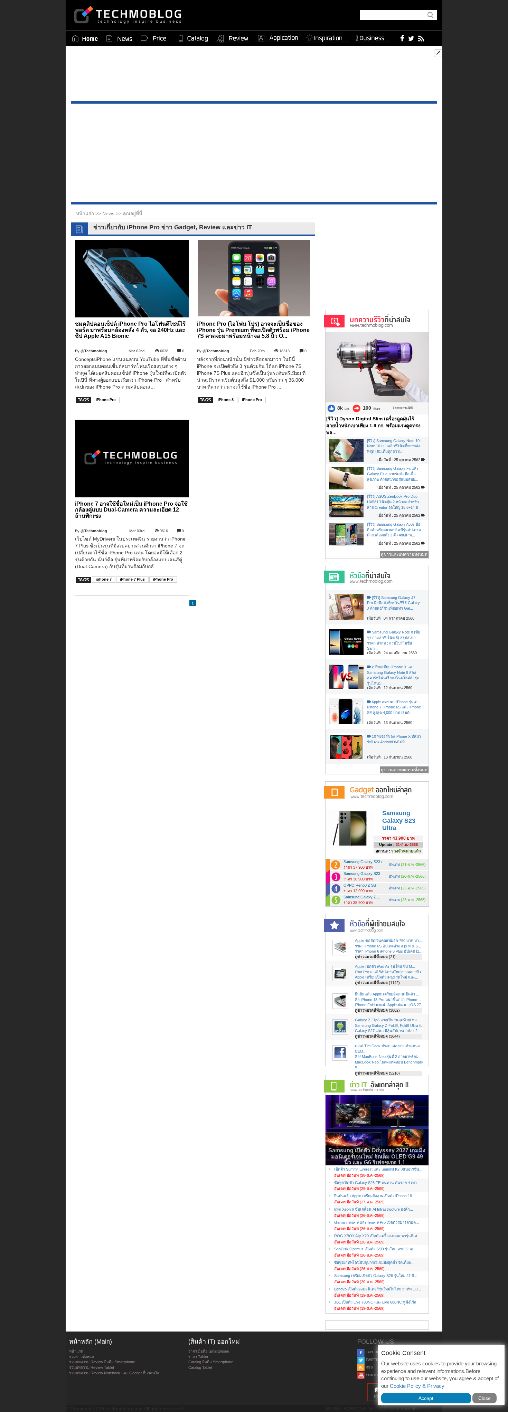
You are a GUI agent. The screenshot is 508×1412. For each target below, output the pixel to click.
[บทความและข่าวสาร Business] (372, 37)
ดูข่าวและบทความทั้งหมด (404, 554)
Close (484, 1398)
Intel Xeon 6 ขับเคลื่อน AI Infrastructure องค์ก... (373, 1209)
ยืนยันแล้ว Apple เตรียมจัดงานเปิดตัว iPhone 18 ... (375, 1196)
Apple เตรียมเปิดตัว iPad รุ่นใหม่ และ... (386, 977)
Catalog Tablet (200, 1367)
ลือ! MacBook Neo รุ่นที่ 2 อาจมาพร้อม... (388, 1057)
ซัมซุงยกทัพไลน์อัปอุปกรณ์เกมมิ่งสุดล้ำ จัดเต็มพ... (374, 1262)
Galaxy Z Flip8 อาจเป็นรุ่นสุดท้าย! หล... (387, 1020)
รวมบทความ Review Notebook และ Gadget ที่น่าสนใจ (114, 1373)
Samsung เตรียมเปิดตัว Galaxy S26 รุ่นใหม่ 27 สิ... (375, 1275)
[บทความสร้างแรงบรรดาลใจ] (326, 37)
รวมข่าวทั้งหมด (81, 1357)
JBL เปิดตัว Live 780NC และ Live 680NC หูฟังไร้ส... (377, 1302)
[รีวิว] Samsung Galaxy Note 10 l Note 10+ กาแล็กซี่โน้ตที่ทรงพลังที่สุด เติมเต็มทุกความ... (394, 446)
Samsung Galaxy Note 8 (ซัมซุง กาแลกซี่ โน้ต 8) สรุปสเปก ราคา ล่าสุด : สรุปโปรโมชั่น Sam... (393, 640)
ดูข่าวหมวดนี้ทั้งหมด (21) (375, 957)
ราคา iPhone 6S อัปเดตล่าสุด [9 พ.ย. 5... (388, 946)
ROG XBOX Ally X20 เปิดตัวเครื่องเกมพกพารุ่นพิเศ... (377, 1236)
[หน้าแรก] (85, 38)
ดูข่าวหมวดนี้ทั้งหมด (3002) (377, 1010)
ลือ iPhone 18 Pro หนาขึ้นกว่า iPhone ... (388, 1000)
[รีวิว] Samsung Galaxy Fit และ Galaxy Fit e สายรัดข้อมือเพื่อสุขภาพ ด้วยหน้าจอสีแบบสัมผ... (392, 473)
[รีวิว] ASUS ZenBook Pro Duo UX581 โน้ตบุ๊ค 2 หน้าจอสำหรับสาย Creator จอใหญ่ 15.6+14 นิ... (394, 501)
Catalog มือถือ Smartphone (210, 1362)
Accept (425, 1398)
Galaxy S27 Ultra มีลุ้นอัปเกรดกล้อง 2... (388, 1031)
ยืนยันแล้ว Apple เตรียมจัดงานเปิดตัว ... (387, 994)
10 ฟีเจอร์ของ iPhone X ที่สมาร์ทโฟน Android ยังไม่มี (394, 739)
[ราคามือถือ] (153, 38)
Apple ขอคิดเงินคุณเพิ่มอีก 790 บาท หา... (388, 940)
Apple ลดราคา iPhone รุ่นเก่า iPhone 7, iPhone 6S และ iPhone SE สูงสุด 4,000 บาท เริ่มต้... (394, 707)
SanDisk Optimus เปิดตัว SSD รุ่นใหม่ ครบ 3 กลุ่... (375, 1249)
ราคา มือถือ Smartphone (208, 1351)
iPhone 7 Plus (132, 579)
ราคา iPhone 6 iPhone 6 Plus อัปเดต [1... (388, 951)
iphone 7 (104, 579)
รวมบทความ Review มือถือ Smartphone (102, 1362)
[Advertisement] (254, 75)
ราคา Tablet (198, 1357)
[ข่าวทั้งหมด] (119, 38)
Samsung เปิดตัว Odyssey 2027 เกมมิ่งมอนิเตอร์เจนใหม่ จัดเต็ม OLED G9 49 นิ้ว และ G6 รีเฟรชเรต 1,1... (376, 1156)
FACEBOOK (375, 1352)
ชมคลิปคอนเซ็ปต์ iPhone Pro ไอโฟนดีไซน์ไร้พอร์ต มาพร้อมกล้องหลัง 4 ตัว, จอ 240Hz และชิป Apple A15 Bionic (130, 330)
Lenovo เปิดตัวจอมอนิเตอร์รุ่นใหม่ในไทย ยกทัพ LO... (377, 1289)
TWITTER (373, 1360)
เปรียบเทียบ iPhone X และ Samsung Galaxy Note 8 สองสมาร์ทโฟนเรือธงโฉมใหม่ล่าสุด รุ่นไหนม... (393, 675)
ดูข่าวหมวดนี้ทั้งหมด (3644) (377, 1036)
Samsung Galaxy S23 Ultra (398, 820)
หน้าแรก (76, 1351)
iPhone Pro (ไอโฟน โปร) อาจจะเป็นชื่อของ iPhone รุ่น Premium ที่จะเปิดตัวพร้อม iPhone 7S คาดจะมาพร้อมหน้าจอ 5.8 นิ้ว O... (253, 330)
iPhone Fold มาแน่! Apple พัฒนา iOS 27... (389, 1005)
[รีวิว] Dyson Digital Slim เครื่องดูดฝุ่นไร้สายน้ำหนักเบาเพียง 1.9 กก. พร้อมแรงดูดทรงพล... (373, 425)
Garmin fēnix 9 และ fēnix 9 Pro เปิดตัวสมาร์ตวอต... (376, 1222)
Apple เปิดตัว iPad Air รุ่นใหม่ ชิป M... (385, 966)
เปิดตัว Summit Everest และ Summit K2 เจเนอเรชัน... (378, 1169)
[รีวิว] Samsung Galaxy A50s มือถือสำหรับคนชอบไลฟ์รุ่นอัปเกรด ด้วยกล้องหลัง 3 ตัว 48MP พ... (394, 529)
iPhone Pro (106, 400)
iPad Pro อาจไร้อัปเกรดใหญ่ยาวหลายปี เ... (389, 972)
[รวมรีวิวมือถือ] (233, 39)
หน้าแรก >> (89, 213)
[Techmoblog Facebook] (402, 38)
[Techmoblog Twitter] (411, 38)
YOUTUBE (374, 1375)
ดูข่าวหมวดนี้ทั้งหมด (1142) (377, 983)
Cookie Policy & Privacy (417, 1386)
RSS (369, 1367)
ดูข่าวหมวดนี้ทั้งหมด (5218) (377, 1073)
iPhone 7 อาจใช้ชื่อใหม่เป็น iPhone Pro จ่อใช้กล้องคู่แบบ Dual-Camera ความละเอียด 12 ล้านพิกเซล (131, 510)
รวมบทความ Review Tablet (91, 1367)
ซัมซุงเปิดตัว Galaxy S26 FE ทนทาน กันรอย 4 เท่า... (377, 1183)
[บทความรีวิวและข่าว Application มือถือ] (277, 38)
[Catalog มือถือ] (193, 38)
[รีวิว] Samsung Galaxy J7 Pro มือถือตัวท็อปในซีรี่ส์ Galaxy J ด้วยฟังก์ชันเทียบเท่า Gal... (393, 602)
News (109, 213)
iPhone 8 (226, 400)
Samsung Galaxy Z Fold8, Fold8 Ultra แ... (390, 1025)
